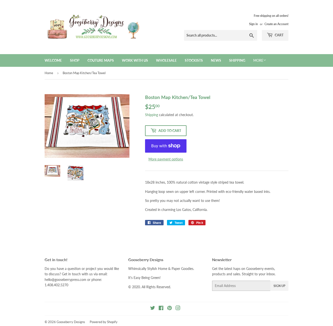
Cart (279, 35)
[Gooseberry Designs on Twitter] (152, 308)
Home (49, 73)
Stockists (194, 60)
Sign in (253, 24)
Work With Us (135, 60)
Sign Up (279, 286)
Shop (74, 60)
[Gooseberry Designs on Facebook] (161, 308)
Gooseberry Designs (71, 322)
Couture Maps (101, 60)
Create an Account (276, 24)
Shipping (237, 60)
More (258, 60)
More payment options (165, 159)
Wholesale (166, 60)
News (216, 60)
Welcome (53, 60)
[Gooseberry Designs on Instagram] (178, 308)
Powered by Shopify (104, 322)
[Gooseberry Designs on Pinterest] (169, 308)
